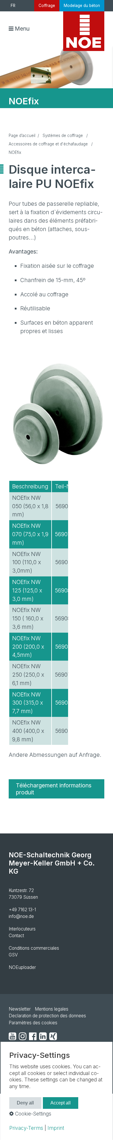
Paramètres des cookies (33, 1022)
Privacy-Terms (26, 1128)
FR (13, 5)
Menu (22, 28)
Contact (16, 935)
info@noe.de (21, 916)
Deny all (25, 1102)
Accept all (60, 1102)
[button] (56, 788)
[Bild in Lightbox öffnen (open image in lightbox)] (56, 415)
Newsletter (20, 1009)
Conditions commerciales (34, 948)
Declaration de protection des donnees (47, 1015)
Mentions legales (51, 1009)
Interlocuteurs (22, 929)
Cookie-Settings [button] (32, 1114)
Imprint (56, 1128)
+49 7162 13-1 (22, 909)
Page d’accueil (22, 135)
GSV (13, 955)
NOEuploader (22, 967)
